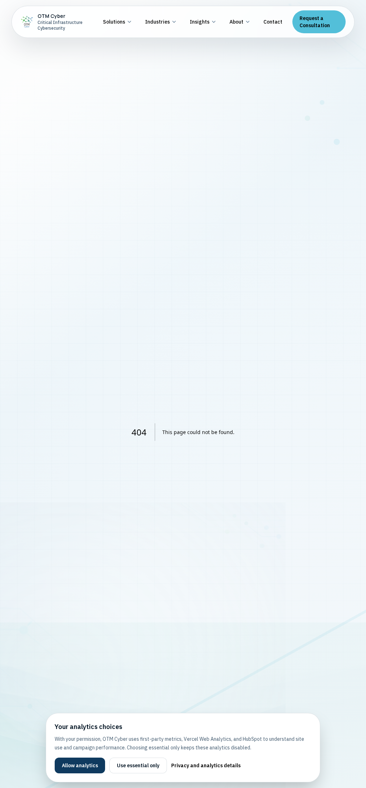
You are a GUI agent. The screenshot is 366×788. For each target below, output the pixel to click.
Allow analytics (80, 765)
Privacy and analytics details (206, 765)
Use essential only (138, 765)
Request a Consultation (315, 22)
